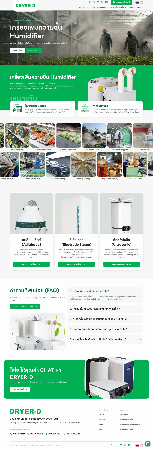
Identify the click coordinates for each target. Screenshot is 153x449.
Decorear (61, 445)
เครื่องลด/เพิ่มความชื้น (116, 7)
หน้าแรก (82, 7)
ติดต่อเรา (140, 7)
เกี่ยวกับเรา (91, 7)
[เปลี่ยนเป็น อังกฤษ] (141, 2)
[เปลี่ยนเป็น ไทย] (137, 2)
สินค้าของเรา (101, 7)
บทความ (131, 7)
